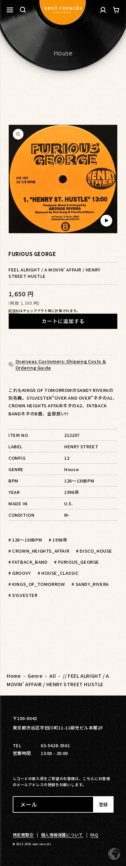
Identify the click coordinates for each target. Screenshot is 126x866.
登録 (103, 804)
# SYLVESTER (23, 595)
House (63, 52)
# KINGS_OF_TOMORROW (36, 584)
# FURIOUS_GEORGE (76, 562)
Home (13, 675)
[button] (22, 9)
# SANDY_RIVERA (90, 584)
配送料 (13, 310)
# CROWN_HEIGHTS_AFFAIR (38, 551)
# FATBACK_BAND (27, 562)
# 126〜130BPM (25, 540)
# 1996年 (58, 540)
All (52, 675)
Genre (35, 675)
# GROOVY (19, 573)
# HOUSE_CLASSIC (58, 573)
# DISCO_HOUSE (94, 551)
